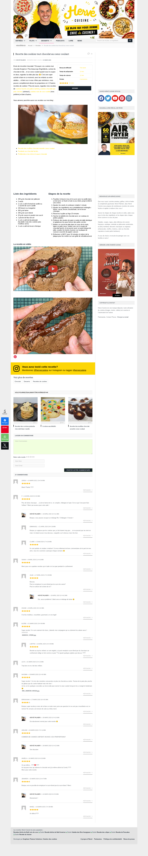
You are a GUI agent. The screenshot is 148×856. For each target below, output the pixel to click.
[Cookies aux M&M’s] (53, 409)
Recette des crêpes (103, 832)
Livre (71, 41)
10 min (82, 71)
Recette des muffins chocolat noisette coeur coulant (36, 148)
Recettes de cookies (40, 381)
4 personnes (83, 79)
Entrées (19, 41)
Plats (31, 41)
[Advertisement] (52, 174)
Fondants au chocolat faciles (28, 151)
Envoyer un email (122, 317)
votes (71, 83)
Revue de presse (129, 839)
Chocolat (18, 381)
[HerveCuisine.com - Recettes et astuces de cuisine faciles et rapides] (74, 19)
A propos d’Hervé (86, 839)
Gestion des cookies (50, 839)
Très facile (83, 68)
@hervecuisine (41, 370)
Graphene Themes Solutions (32, 839)
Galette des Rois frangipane (81, 832)
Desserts (45, 41)
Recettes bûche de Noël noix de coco (25, 832)
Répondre (87, 490)
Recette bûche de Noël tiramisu (55, 832)
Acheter (117, 295)
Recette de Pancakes (123, 832)
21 (91, 54)
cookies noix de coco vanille (40, 91)
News (79, 41)
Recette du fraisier (25, 834)
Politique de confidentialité (113, 839)
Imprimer (75, 88)
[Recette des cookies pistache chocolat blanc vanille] (25, 409)
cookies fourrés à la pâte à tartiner (27, 89)
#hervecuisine (79, 370)
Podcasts (60, 41)
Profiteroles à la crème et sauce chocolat (32, 154)
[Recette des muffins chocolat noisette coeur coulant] (80, 409)
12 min (82, 75)
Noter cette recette (19, 457)
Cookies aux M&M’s (49, 426)
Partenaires (98, 839)
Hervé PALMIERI (21, 60)
